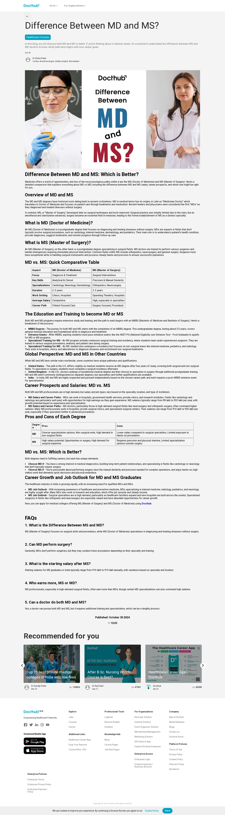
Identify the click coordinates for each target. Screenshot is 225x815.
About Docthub (176, 717)
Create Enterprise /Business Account (144, 765)
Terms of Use (175, 749)
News (107, 740)
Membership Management (147, 732)
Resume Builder (112, 722)
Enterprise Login (142, 759)
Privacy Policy (175, 754)
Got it (167, 810)
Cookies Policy (176, 759)
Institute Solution (143, 722)
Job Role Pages (112, 749)
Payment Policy (176, 764)
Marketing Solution (144, 736)
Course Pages (111, 744)
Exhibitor (109, 727)
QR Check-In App (143, 741)
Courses (73, 722)
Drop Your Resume (78, 744)
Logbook (109, 717)
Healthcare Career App (80, 740)
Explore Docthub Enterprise (148, 746)
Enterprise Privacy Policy (39, 784)
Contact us (174, 732)
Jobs (71, 717)
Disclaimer (174, 769)
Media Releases (176, 722)
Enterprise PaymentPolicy (37, 790)
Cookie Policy (152, 810)
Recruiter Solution (143, 717)
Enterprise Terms (36, 779)
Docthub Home (176, 736)
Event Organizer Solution (147, 727)
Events (72, 727)
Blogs (171, 727)
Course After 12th (77, 749)
